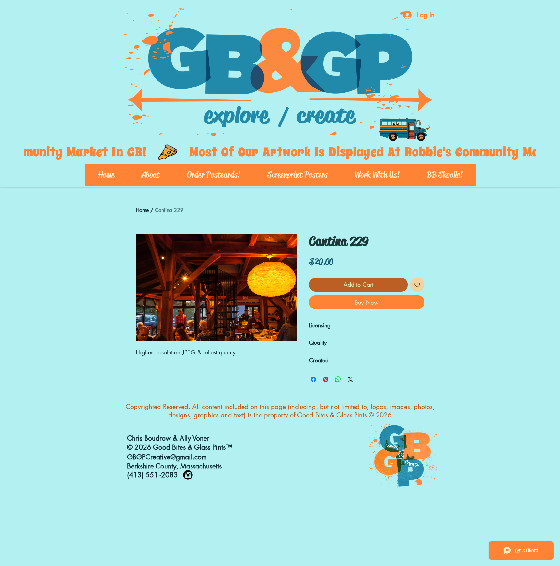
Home (142, 210)
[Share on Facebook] (313, 379)
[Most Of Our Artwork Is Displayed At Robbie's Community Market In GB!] (280, 152)
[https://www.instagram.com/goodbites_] (188, 475)
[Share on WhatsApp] (338, 379)
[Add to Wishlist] (417, 285)
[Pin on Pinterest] (326, 379)
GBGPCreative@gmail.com (167, 457)
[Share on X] (350, 379)
